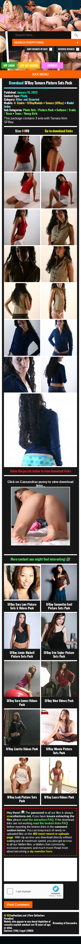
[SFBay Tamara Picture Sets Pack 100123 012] (59, 338)
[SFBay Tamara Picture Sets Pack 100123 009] (22, 301)
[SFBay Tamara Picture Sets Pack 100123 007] (22, 264)
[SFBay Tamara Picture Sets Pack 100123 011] (22, 338)
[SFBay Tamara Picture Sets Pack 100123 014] (59, 375)
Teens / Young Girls (26, 113)
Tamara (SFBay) (54, 103)
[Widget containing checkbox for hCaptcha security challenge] (33, 891)
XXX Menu (40, 74)
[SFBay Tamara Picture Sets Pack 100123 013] (22, 375)
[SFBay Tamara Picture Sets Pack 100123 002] (59, 154)
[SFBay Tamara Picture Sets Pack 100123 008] (59, 264)
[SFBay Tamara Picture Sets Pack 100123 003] (22, 190)
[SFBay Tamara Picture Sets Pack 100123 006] (59, 227)
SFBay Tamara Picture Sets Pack (48, 83)
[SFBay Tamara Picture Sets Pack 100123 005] (22, 227)
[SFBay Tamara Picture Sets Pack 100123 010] (59, 301)
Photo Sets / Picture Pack (38, 110)
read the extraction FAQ (37, 819)
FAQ (16, 930)
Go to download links (59, 131)
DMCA (30, 930)
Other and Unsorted (27, 99)
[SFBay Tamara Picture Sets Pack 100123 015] (40, 429)
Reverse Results (66, 49)
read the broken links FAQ (50, 823)
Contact (8, 930)
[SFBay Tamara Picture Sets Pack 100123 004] (59, 190)
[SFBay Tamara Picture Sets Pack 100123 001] (22, 154)
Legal (23, 930)
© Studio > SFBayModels (28, 103)
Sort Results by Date (37, 49)
